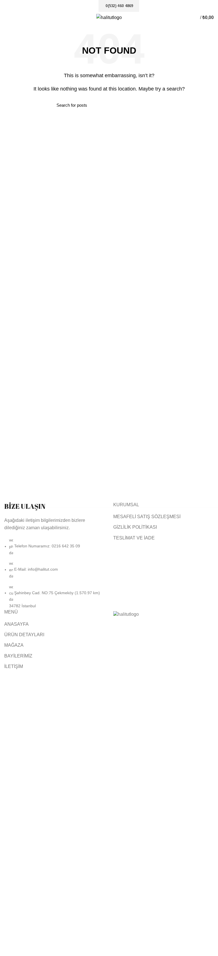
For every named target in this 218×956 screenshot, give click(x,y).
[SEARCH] (158, 105)
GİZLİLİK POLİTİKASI (135, 527)
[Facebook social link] (82, 6)
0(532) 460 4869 (119, 6)
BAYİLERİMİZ (18, 656)
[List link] (54, 555)
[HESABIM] (190, 17)
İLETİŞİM (13, 666)
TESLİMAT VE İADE (134, 537)
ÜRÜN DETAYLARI (24, 634)
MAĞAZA (14, 645)
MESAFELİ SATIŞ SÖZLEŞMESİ (147, 516)
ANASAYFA (16, 624)
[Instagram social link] (88, 6)
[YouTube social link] (95, 6)
